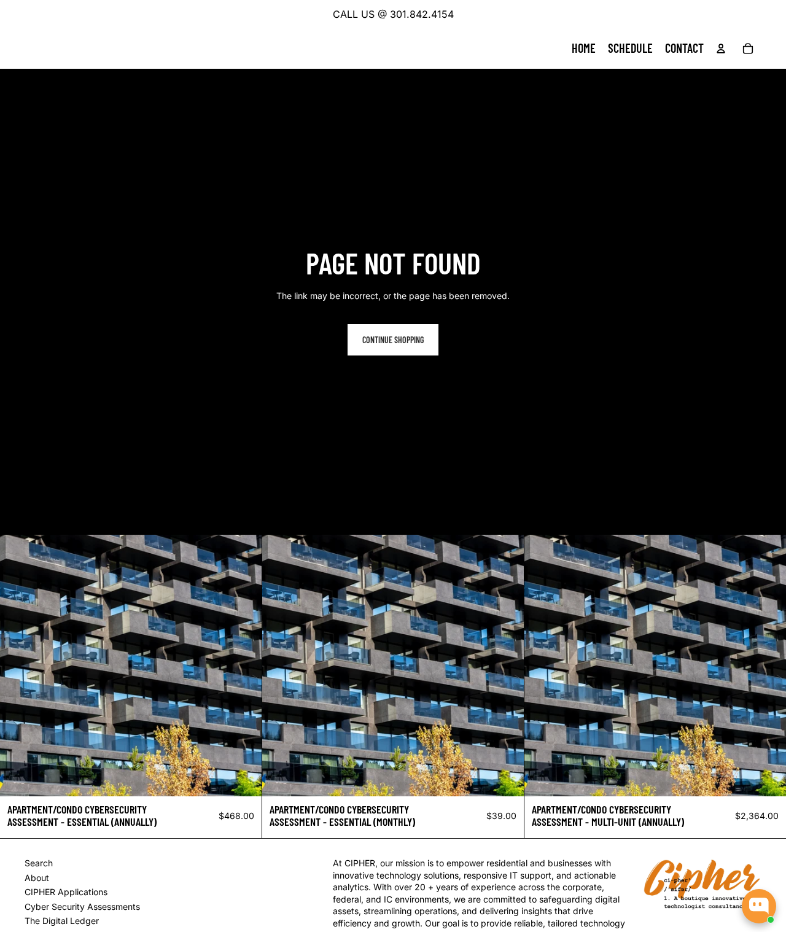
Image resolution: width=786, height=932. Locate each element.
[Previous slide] (18, 665)
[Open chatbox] (759, 906)
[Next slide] (243, 665)
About (37, 877)
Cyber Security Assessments (82, 906)
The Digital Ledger (62, 920)
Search (39, 863)
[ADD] (243, 778)
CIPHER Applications (66, 892)
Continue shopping (393, 340)
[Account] (720, 48)
